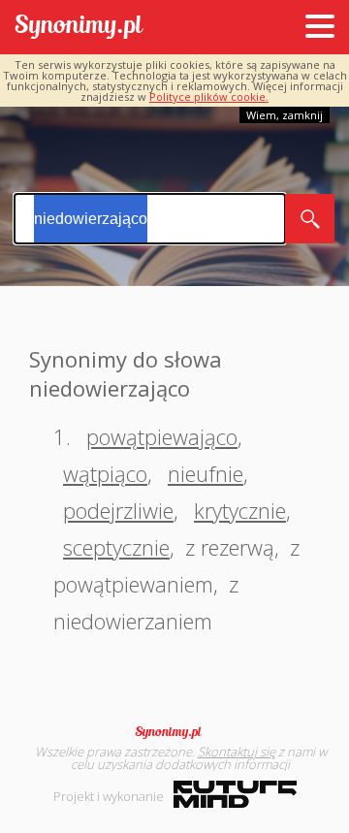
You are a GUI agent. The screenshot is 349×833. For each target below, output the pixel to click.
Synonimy (174, 732)
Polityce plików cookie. (209, 96)
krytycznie (240, 510)
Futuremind (235, 794)
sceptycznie (116, 546)
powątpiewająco (162, 436)
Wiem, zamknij (284, 115)
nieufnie (205, 473)
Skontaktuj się (236, 751)
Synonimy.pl (79, 28)
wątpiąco (105, 473)
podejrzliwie (118, 510)
